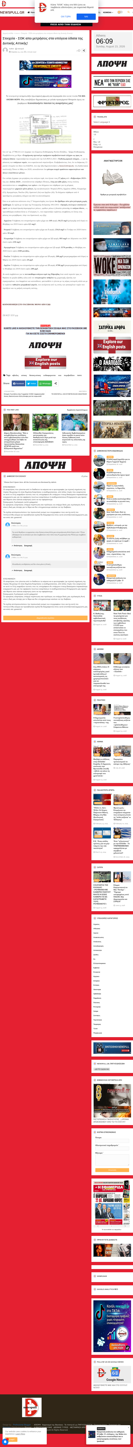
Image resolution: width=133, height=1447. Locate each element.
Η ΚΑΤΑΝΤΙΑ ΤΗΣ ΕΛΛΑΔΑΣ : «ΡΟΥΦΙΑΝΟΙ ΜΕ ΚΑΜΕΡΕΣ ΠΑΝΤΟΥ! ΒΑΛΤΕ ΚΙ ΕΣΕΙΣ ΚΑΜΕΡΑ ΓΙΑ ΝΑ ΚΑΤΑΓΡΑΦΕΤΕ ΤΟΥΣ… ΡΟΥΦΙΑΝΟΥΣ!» (102, 894)
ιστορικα (96, 981)
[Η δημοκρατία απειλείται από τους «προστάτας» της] (99, 553)
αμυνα (95, 933)
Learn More (20, 1434)
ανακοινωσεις (98, 937)
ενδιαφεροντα (49, 375)
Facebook (20, 384)
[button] (128, 12)
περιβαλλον (69, 375)
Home (33, 12)
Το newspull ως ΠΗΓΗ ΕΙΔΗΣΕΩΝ (78, 1425)
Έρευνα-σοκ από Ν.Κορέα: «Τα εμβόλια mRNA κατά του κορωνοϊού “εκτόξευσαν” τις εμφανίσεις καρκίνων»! (112, 207)
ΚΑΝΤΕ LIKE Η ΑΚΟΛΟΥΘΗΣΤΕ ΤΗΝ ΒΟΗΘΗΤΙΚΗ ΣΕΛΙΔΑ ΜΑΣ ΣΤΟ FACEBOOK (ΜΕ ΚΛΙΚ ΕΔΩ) (45, 329)
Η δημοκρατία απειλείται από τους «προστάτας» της (118, 553)
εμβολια (96, 968)
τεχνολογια (97, 1020)
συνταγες (96, 1015)
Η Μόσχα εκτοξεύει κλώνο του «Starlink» (122, 669)
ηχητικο (96, 976)
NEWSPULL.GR (12, 12)
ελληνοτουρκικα (99, 963)
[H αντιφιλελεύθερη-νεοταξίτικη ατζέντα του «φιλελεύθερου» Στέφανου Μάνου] (99, 566)
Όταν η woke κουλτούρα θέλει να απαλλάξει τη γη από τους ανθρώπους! (119, 501)
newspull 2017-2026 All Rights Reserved (51, 1430)
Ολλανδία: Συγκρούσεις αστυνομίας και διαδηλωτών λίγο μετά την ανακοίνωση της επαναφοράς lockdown (44, 437)
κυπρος (96, 985)
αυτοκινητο (97, 950)
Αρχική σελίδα (8, 33)
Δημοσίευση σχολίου (45, 618)
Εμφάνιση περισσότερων (77, 410)
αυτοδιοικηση (98, 946)
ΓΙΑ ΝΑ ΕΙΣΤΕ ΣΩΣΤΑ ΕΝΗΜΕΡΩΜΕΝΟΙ (45, 333)
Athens (101, 35)
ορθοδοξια (97, 994)
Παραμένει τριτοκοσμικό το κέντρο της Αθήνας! (122, 761)
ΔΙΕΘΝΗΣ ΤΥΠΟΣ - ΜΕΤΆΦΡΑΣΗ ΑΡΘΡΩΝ (71, 1427)
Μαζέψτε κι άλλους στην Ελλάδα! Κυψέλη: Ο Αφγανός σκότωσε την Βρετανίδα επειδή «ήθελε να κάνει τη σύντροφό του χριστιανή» (102, 767)
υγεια (95, 1029)
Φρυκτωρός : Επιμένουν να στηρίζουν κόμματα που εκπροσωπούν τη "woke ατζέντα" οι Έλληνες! (122, 814)
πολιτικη (96, 1003)
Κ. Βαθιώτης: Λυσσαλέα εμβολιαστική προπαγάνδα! (99, 617)
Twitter (33, 384)
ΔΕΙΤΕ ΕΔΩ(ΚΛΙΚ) (102, 1069)
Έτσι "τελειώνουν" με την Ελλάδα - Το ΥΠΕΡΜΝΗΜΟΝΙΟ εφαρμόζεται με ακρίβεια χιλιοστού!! (122, 847)
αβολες (15, 375)
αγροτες (96, 924)
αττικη (24, 375)
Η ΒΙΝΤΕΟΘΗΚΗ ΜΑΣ (43, 1427)
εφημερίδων (117, 1229)
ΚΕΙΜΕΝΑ (107, 12)
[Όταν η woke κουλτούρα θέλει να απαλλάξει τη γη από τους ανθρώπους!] (99, 500)
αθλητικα (96, 929)
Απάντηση (18, 546)
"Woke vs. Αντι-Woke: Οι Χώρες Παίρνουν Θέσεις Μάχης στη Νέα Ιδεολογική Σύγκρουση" (100, 814)
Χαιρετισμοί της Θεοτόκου (52, 1425)
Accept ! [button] (11, 1439)
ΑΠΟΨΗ (37, 1425)
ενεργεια (96, 972)
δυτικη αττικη (35, 375)
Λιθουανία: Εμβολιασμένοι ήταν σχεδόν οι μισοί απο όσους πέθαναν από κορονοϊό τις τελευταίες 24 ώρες (73, 437)
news (17, 33)
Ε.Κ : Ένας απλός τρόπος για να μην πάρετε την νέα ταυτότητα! (101, 844)
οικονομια (97, 989)
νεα (59, 375)
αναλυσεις (97, 942)
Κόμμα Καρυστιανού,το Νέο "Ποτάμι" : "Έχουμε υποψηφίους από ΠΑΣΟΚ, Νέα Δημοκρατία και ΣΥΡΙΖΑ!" (121, 893)
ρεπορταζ (97, 1007)
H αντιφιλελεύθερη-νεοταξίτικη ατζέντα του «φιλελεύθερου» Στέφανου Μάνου (117, 568)
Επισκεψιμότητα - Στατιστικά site (107, 1425)
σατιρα (95, 1011)
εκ (94, 959)
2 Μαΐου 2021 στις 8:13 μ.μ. (19, 557)
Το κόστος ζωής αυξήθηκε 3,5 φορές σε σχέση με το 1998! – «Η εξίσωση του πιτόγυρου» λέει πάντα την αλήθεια (118, 542)
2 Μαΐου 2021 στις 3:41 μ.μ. (19, 526)
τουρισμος (97, 1024)
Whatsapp (46, 384)
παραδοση (97, 998)
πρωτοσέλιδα (108, 1229)
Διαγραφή (28, 546)
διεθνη (95, 955)
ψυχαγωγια (97, 1033)
